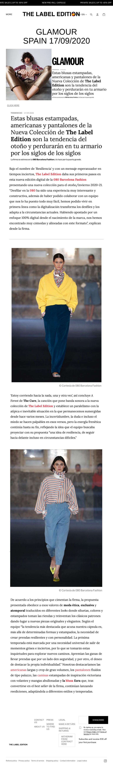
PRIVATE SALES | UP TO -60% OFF (96, 3)
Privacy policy (24, 761)
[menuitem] (9, 14)
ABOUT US (39, 726)
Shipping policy (52, 761)
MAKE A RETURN (67, 724)
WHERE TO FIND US (50, 726)
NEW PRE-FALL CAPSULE (54, 3)
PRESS (49, 720)
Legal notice (82, 761)
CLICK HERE (13, 105)
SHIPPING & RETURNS (64, 729)
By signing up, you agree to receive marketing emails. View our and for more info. (95, 730)
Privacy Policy (91, 732)
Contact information (67, 761)
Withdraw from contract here (67, 740)
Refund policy (11, 761)
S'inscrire (98, 720)
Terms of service (37, 761)
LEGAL (62, 720)
